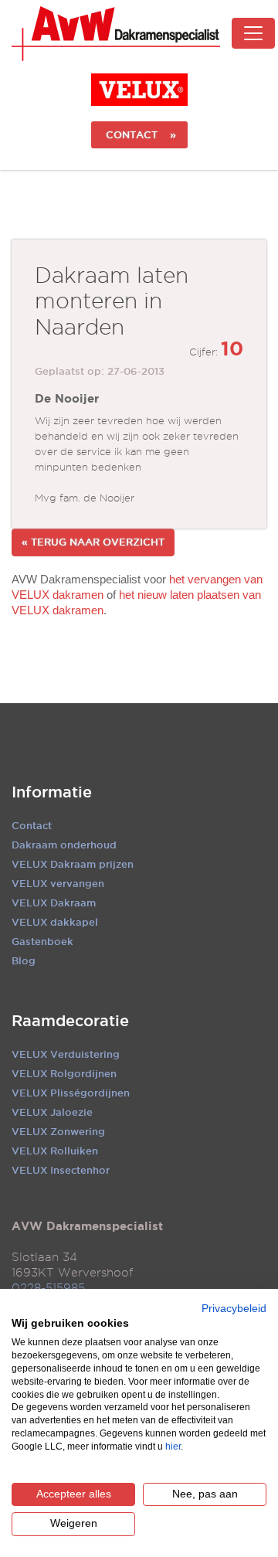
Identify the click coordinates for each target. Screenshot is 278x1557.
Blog (24, 960)
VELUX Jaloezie (52, 1112)
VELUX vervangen (58, 883)
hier (173, 1446)
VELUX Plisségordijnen (71, 1092)
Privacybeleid (234, 1308)
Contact (32, 825)
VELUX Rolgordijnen (64, 1073)
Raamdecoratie (70, 1020)
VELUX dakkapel (55, 921)
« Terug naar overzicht (93, 541)
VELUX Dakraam (54, 902)
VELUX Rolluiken (55, 1150)
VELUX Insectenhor (61, 1169)
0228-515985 (48, 1288)
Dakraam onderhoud (64, 844)
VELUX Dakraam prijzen (73, 863)
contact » (139, 134)
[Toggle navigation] (253, 33)
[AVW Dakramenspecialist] (116, 33)
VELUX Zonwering (58, 1131)
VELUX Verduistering (66, 1054)
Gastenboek (42, 941)
